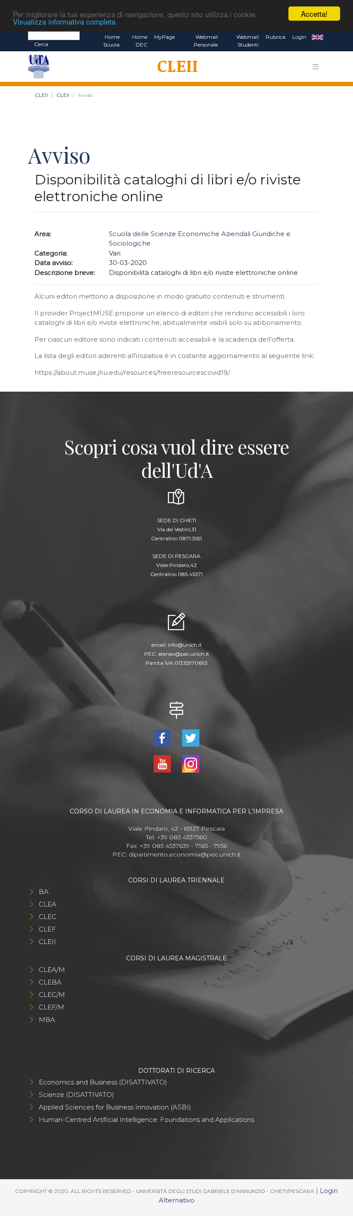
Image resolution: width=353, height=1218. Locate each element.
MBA (47, 1020)
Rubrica (275, 37)
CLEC (47, 917)
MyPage (164, 37)
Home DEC (139, 41)
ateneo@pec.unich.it (183, 654)
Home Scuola (111, 41)
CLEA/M (52, 970)
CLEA (47, 904)
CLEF (47, 929)
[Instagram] (190, 763)
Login (299, 37)
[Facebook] (163, 737)
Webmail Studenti (247, 41)
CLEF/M (51, 1007)
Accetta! (314, 13)
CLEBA (50, 982)
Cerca (41, 44)
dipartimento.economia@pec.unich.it (185, 854)
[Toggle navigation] (315, 67)
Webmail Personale (206, 41)
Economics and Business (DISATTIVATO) (103, 1082)
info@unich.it (185, 645)
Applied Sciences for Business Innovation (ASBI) (115, 1107)
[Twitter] (190, 737)
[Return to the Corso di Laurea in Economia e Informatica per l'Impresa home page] (174, 67)
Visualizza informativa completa (64, 21)
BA (44, 892)
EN (317, 37)
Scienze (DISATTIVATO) (76, 1094)
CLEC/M (52, 995)
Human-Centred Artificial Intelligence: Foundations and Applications (146, 1119)
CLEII (41, 95)
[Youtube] (163, 763)
